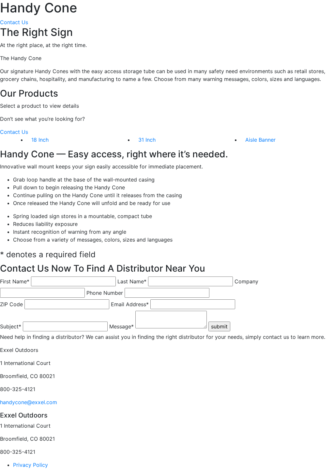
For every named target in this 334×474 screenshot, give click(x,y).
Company (246, 281)
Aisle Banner (260, 139)
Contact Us (14, 22)
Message (121, 326)
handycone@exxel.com (28, 402)
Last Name (131, 281)
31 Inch (147, 139)
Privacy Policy (30, 465)
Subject (10, 326)
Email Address (130, 304)
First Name (14, 281)
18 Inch (40, 139)
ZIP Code (11, 304)
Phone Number (104, 293)
